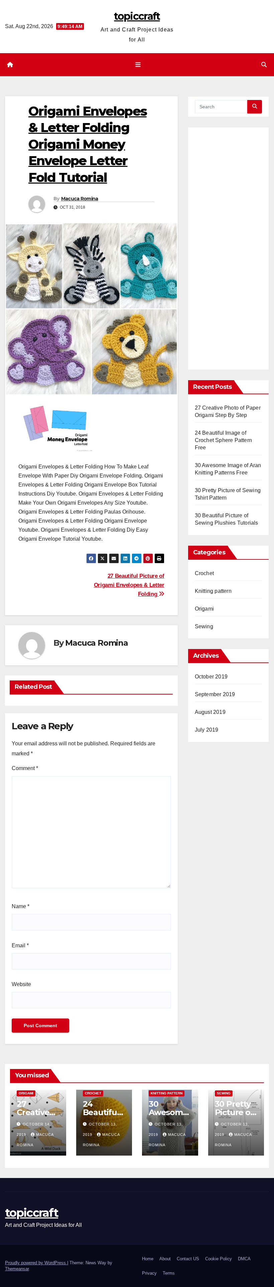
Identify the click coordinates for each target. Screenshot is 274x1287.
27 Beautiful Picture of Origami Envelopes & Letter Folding (129, 584)
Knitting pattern (213, 591)
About (165, 1258)
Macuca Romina (79, 199)
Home (147, 1258)
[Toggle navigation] (138, 64)
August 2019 (210, 712)
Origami (204, 609)
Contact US (188, 1258)
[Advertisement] (228, 251)
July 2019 (207, 730)
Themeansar (17, 1268)
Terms (169, 1273)
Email (20, 945)
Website (21, 984)
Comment (25, 768)
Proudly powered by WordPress (36, 1262)
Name (20, 906)
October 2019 (211, 676)
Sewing (204, 626)
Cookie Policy (218, 1258)
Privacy (149, 1273)
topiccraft (137, 16)
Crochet (204, 573)
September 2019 (215, 694)
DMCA (244, 1258)
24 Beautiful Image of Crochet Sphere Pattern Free (223, 440)
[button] (264, 65)
